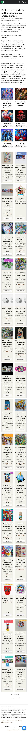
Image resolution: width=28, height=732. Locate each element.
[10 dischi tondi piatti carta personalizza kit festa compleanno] (20, 589)
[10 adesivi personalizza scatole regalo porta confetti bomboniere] (7, 369)
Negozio (11, 18)
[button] (2, 2)
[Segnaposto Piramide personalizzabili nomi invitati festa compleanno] (20, 477)
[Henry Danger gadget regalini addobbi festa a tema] (7, 116)
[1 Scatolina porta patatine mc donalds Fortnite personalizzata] (7, 228)
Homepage (4, 18)
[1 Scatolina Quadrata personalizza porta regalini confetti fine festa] (7, 190)
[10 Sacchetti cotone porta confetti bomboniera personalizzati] (20, 333)
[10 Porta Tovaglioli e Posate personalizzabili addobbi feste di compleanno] (7, 405)
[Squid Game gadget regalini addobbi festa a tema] (21, 94)
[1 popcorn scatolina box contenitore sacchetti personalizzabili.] (20, 661)
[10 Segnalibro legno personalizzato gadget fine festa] (20, 551)
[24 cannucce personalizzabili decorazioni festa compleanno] (20, 369)
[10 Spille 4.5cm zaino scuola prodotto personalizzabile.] (7, 300)
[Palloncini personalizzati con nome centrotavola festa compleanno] (20, 190)
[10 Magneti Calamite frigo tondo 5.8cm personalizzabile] (7, 333)
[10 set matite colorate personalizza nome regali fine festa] (20, 515)
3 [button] (16, 698)
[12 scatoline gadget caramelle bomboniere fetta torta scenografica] (20, 439)
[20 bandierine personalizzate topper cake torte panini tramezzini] (20, 405)
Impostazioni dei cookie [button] (14, 730)
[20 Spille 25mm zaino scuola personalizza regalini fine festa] (20, 300)
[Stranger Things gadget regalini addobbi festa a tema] (21, 116)
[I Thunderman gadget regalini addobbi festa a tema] (7, 135)
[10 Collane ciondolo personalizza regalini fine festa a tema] (20, 264)
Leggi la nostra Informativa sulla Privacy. (11, 721)
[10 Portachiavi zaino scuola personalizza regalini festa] (20, 228)
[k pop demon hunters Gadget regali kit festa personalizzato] (7, 94)
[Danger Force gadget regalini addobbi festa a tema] (21, 135)
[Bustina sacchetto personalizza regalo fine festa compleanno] (7, 158)
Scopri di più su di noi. (7, 722)
